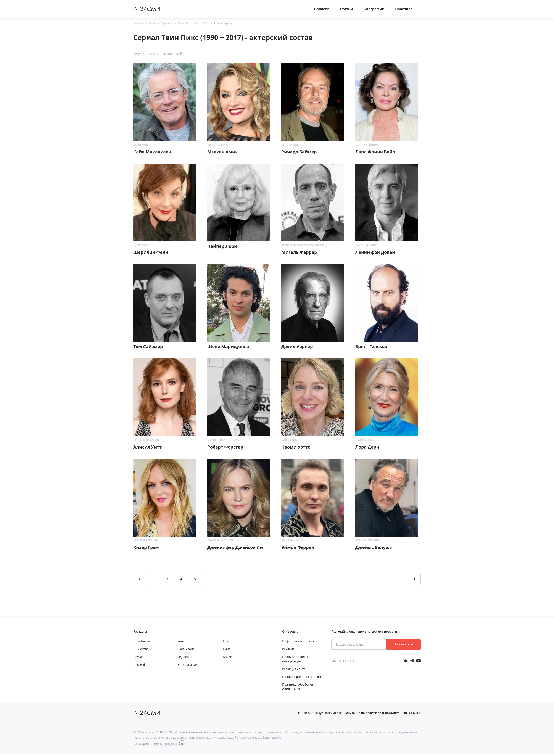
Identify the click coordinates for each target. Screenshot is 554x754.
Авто (181, 641)
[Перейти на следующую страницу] (415, 579)
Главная (138, 23)
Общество (140, 649)
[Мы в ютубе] (418, 661)
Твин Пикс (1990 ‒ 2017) (193, 23)
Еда (225, 641)
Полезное (403, 8)
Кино (152, 23)
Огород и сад (188, 664)
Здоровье (185, 657)
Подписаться (403, 644)
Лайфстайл (186, 649)
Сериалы (166, 23)
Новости (321, 8)
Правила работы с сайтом (301, 677)
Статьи (346, 8)
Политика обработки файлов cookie (297, 686)
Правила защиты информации (295, 659)
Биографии (374, 8)
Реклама (288, 649)
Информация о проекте (299, 641)
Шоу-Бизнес (142, 641)
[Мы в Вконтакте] (405, 661)
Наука (137, 657)
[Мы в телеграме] (412, 661)
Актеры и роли (223, 23)
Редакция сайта (294, 669)
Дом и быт (141, 664)
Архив (227, 657)
